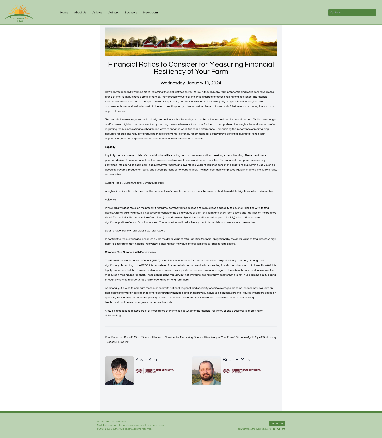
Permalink (122, 342)
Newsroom (150, 12)
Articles (97, 12)
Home (64, 12)
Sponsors (131, 12)
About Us (80, 12)
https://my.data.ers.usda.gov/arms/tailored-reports (141, 302)
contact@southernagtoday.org (254, 429)
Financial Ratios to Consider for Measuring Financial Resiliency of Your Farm (188, 337)
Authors (113, 12)
